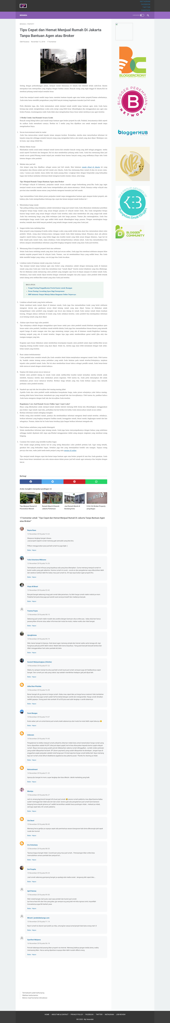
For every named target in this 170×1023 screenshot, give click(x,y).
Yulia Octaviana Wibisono (36, 560)
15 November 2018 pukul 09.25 (38, 873)
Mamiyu (30, 791)
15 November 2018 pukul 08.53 (38, 849)
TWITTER (146, 7)
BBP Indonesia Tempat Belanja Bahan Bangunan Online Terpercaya (52, 294)
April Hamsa (31, 891)
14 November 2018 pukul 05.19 (38, 639)
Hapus (34, 550)
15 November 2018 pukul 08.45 (38, 824)
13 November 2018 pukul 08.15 (38, 614)
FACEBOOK (145, 4)
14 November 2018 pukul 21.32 (38, 773)
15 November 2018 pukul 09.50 (38, 895)
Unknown (30, 735)
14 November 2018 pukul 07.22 (38, 666)
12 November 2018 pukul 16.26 (38, 563)
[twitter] (52, 481)
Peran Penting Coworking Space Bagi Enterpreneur (46, 291)
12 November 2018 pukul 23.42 (38, 590)
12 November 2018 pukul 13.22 (38, 534)
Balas (29, 550)
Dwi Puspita (31, 869)
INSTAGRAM (145, 1)
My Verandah (89, 1019)
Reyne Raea (31, 530)
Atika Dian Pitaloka (34, 686)
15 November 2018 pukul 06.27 (38, 795)
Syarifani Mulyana (34, 940)
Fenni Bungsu (32, 713)
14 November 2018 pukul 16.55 (38, 690)
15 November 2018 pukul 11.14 (38, 921)
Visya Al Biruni (32, 586)
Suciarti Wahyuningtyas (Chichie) (39, 662)
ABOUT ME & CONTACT (60, 1014)
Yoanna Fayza (32, 611)
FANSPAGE (145, 10)
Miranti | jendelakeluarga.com (38, 918)
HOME (47, 1014)
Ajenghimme (32, 635)
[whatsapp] (96, 481)
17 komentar (51, 42)
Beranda (23, 15)
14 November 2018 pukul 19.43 (38, 739)
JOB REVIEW (120, 1014)
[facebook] (31, 481)
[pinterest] (74, 481)
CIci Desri (30, 820)
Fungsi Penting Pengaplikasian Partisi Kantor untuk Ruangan (50, 288)
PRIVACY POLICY (77, 1014)
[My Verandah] (24, 5)
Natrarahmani (32, 769)
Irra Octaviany (32, 845)
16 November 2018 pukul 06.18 (38, 943)
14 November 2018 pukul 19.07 (38, 717)
